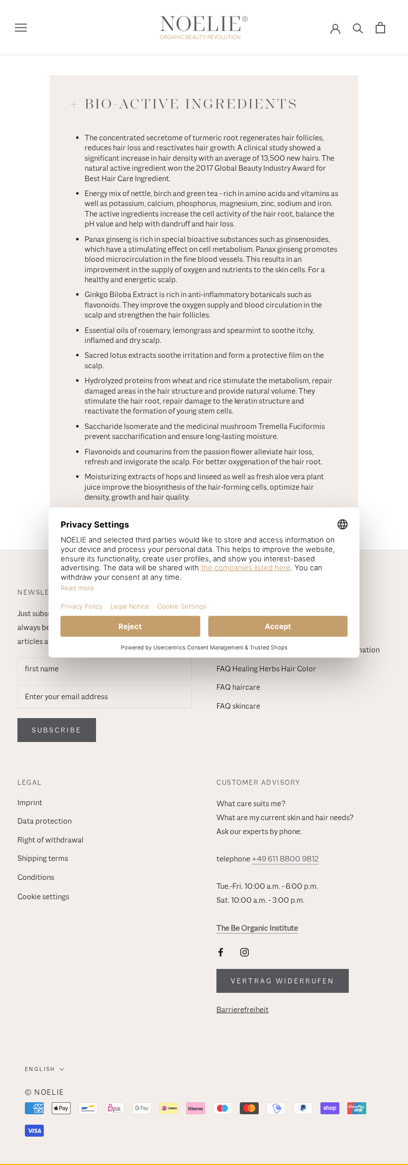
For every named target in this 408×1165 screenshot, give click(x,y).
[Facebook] (220, 952)
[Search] (358, 27)
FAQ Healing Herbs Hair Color (266, 669)
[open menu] (21, 27)
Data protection (44, 821)
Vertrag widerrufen (282, 980)
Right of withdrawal (50, 840)
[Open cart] (380, 27)
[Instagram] (244, 952)
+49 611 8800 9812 (285, 859)
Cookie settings (43, 897)
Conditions (35, 877)
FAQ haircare (238, 687)
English (40, 1068)
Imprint (29, 803)
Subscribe (57, 730)
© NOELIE (44, 1092)
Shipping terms (42, 858)
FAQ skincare (238, 706)
